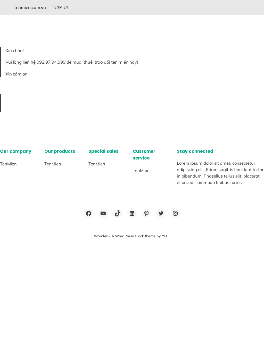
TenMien (60, 7)
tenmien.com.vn (30, 7)
